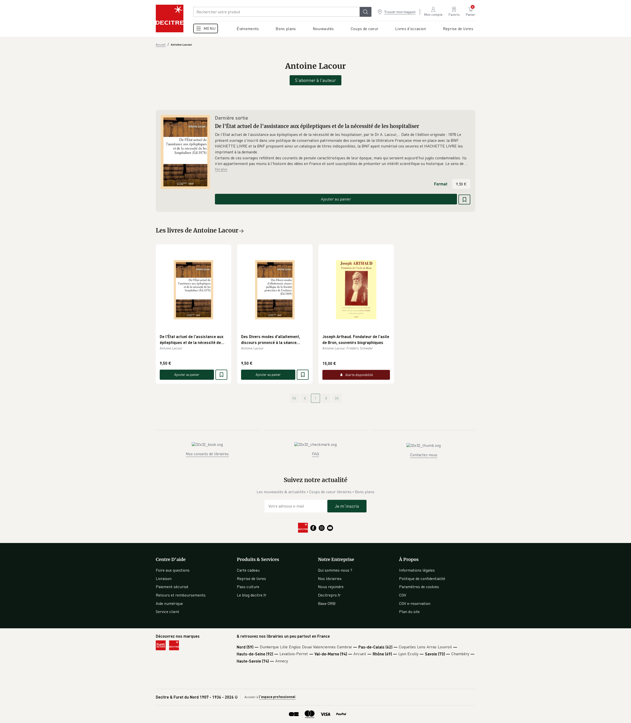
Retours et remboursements (181, 595)
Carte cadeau (248, 570)
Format (440, 183)
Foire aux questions (173, 570)
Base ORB (326, 603)
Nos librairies (330, 578)
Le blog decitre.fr (251, 595)
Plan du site (409, 611)
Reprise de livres (251, 578)
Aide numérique (169, 603)
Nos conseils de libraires (207, 453)
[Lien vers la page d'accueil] (169, 18)
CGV (402, 595)
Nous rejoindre (331, 586)
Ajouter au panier (336, 199)
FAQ (315, 453)
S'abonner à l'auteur (315, 80)
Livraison (164, 578)
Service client (167, 611)
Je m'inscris (347, 506)
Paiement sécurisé (172, 586)
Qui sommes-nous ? (335, 570)
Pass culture (248, 586)
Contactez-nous (423, 454)
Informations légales (417, 570)
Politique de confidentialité (422, 578)
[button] (342, 149)
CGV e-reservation (414, 603)
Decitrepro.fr (329, 595)
